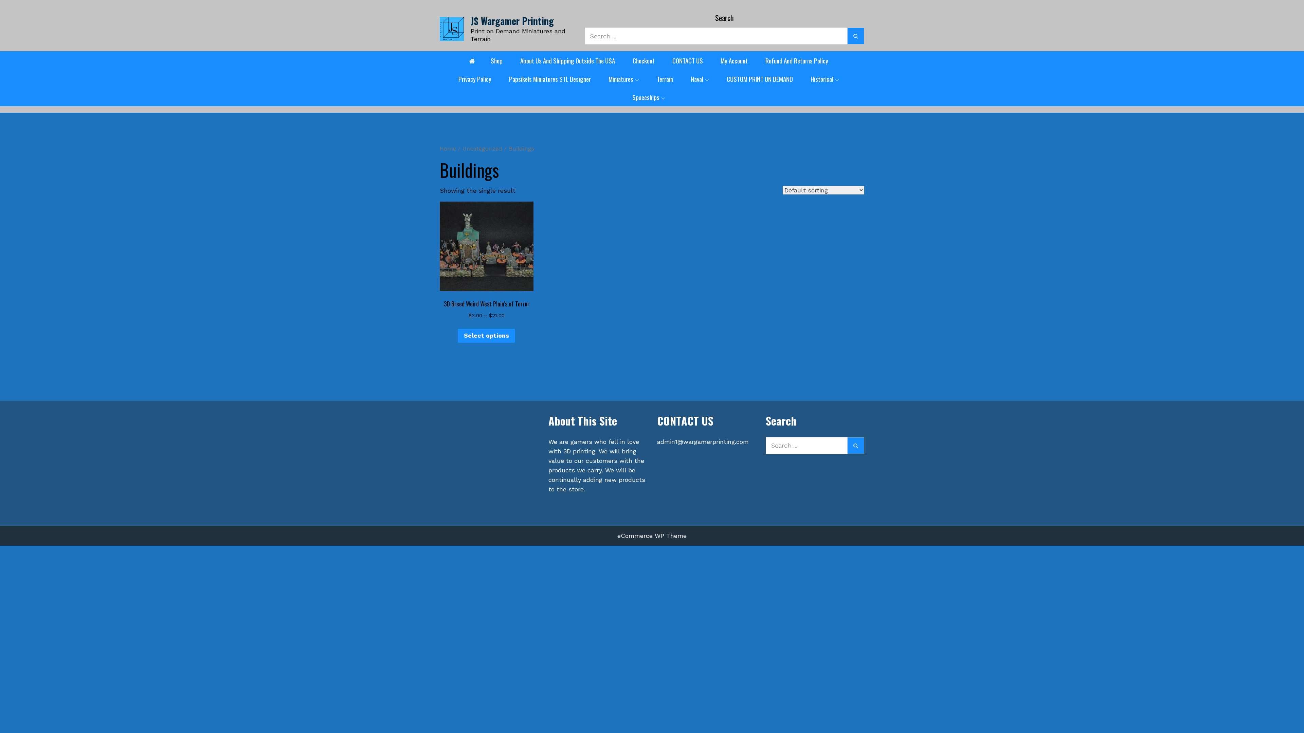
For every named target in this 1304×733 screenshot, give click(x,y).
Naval (697, 78)
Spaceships (645, 97)
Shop (497, 60)
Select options (486, 335)
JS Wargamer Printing (512, 21)
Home (448, 149)
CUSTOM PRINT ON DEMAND (760, 78)
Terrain (665, 78)
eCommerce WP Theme (652, 535)
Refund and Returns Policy (796, 60)
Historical (822, 78)
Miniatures (621, 78)
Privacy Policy (474, 78)
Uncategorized (482, 149)
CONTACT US (687, 60)
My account (734, 60)
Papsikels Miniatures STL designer (550, 78)
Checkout (644, 60)
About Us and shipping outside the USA (567, 60)
